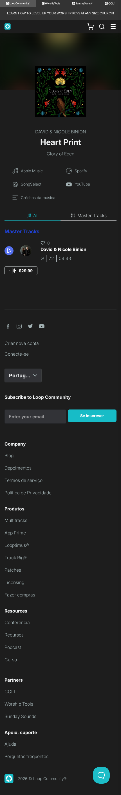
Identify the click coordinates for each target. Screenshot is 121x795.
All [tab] (36, 215)
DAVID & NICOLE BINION (60, 132)
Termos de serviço (23, 480)
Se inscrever (92, 415)
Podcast (13, 647)
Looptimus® (17, 545)
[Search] (101, 26)
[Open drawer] (113, 26)
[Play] (9, 250)
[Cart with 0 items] (90, 26)
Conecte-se (17, 354)
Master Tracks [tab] (92, 215)
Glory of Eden (60, 154)
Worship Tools (19, 704)
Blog (9, 455)
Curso (11, 659)
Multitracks (16, 520)
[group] (21, 270)
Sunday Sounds (20, 716)
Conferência (17, 622)
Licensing (14, 582)
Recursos (14, 635)
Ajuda (10, 744)
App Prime (15, 533)
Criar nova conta (22, 343)
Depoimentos (18, 468)
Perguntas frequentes (26, 756)
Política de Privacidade (28, 493)
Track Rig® (16, 557)
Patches (13, 570)
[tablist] (60, 216)
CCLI (10, 691)
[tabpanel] (60, 257)
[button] (10, 250)
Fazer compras (20, 595)
